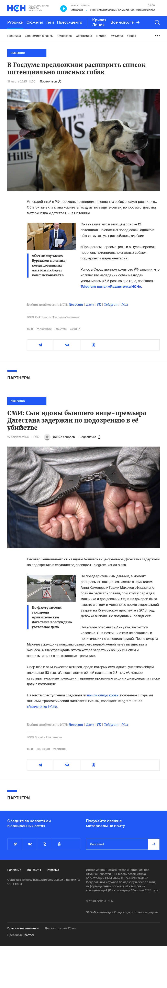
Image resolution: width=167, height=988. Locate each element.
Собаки (75, 328)
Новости (76, 304)
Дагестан (43, 749)
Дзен (90, 304)
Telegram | (113, 304)
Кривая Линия (99, 22)
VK (99, 304)
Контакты (34, 870)
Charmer (28, 935)
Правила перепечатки (23, 928)
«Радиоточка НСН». (42, 707)
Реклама (53, 870)
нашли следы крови (103, 695)
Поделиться (48, 81)
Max (125, 304)
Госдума (61, 328)
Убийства (59, 749)
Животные (44, 328)
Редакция (14, 870)
